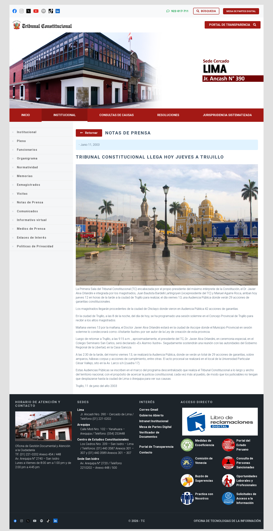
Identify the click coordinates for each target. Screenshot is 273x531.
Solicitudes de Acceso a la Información (246, 498)
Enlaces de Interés (31, 237)
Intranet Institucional (153, 421)
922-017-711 (179, 11)
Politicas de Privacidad (35, 246)
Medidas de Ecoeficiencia (204, 443)
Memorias (25, 176)
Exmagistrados (28, 185)
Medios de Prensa (31, 228)
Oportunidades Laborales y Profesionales (246, 480)
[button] (28, 70)
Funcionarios (27, 149)
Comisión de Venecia (204, 461)
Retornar (91, 133)
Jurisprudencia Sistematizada (227, 115)
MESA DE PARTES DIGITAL (241, 11)
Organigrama (27, 158)
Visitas (22, 193)
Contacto (145, 452)
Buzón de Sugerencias (204, 478)
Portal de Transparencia (229, 25)
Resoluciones (168, 115)
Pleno (21, 141)
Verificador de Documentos (149, 434)
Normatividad (27, 167)
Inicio (25, 115)
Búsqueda (208, 11)
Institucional (64, 115)
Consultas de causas (116, 115)
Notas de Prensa (30, 202)
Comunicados (27, 211)
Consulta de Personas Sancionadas (245, 463)
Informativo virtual (32, 220)
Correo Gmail (148, 409)
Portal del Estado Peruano (243, 445)
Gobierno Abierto (151, 415)
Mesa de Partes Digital (155, 427)
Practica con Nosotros (204, 496)
